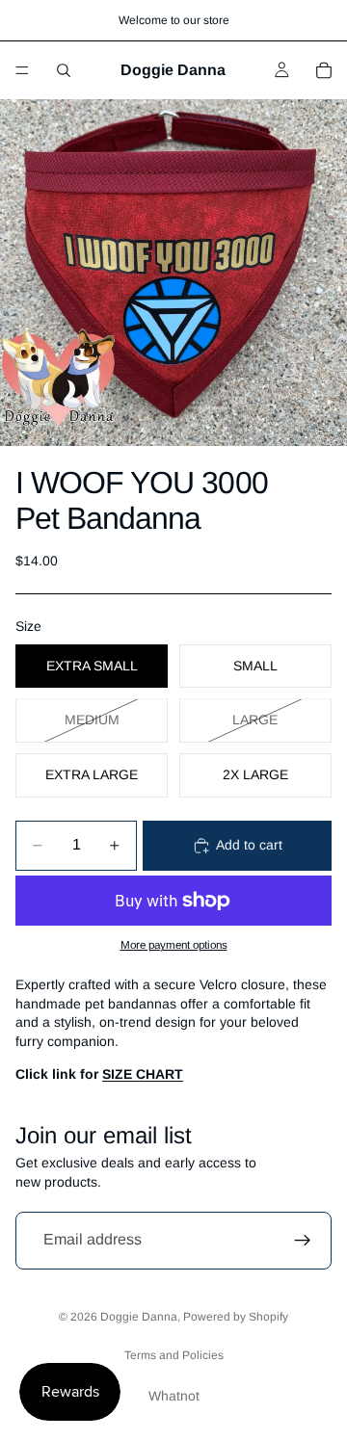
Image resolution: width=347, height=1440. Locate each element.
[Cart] (324, 70)
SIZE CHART (142, 1074)
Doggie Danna (138, 1316)
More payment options (173, 944)
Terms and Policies (174, 1355)
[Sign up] (302, 1240)
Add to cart (249, 844)
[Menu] (22, 70)
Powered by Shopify (235, 1316)
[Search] (63, 70)
